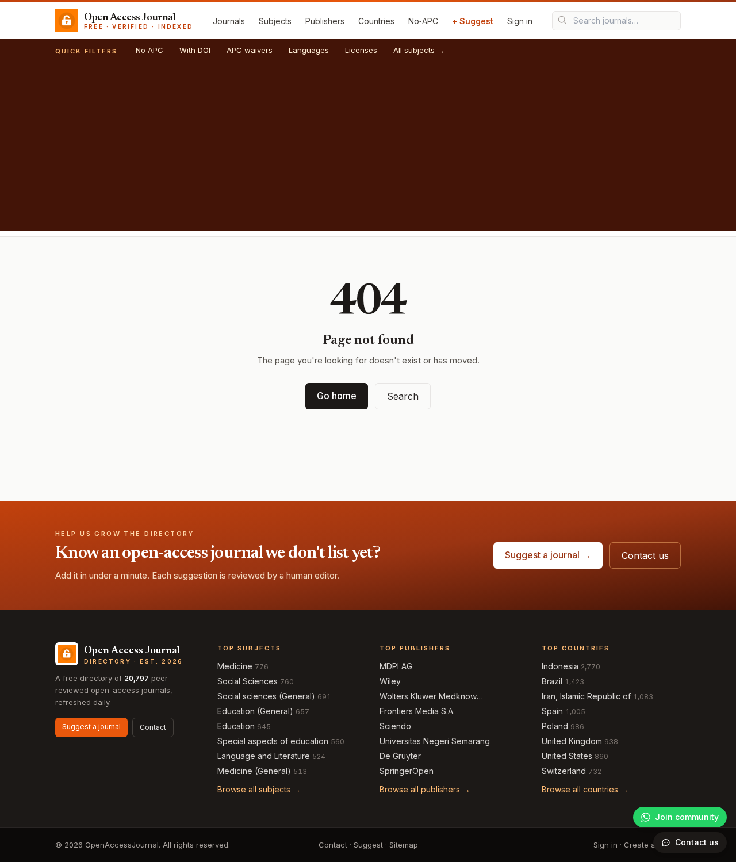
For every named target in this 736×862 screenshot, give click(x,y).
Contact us (645, 555)
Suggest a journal (91, 726)
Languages (309, 50)
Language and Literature (263, 756)
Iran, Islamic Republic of (586, 696)
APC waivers (250, 50)
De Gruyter (400, 756)
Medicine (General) (254, 771)
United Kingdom (572, 741)
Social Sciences (247, 681)
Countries (376, 21)
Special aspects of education (272, 741)
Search (403, 396)
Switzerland (564, 771)
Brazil (552, 681)
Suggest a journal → (548, 555)
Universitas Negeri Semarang (434, 741)
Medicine (234, 666)
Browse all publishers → (424, 789)
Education (236, 726)
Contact (153, 727)
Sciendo (395, 726)
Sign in (519, 21)
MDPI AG (395, 666)
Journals (229, 21)
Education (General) (255, 711)
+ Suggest (472, 21)
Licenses (361, 50)
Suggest (368, 844)
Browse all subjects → (259, 789)
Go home (336, 395)
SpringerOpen (406, 771)
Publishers (324, 21)
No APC (149, 50)
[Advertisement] (368, 150)
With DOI (194, 50)
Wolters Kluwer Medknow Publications (428, 696)
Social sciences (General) (266, 696)
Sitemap (403, 844)
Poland (555, 726)
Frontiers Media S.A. (417, 711)
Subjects (275, 21)
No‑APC (423, 21)
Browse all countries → (585, 789)
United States (567, 756)
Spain (552, 711)
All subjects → (418, 50)
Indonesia (560, 666)
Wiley (390, 681)
